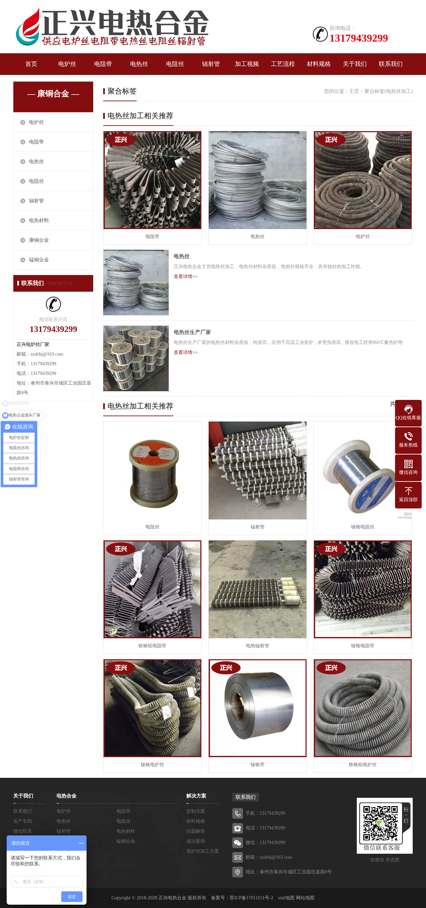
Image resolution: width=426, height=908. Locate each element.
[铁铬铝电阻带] (152, 589)
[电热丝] (258, 180)
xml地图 (286, 897)
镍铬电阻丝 (362, 526)
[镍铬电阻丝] (363, 470)
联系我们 (391, 64)
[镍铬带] (258, 708)
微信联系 (22, 831)
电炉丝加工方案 (202, 851)
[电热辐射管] (258, 589)
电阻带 (103, 64)
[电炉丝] (111, 27)
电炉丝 (67, 64)
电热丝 (139, 64)
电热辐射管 (257, 645)
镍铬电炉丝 (152, 764)
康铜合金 (39, 240)
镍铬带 (258, 764)
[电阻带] (152, 180)
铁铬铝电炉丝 (363, 764)
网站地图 (305, 897)
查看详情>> (186, 276)
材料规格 (319, 64)
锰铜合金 (39, 259)
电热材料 (39, 220)
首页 (31, 64)
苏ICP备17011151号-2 (251, 897)
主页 (354, 91)
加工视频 (247, 64)
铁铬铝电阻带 (152, 645)
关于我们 (355, 64)
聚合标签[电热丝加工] (388, 91)
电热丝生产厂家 (192, 332)
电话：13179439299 (265, 827)
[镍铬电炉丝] (152, 708)
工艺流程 (283, 64)
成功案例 (195, 841)
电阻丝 (175, 64)
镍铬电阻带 (362, 645)
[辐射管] (258, 470)
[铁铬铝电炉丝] (363, 708)
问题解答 (195, 831)
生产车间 (22, 821)
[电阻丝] (152, 470)
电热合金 (67, 795)
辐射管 (211, 64)
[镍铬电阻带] (363, 589)
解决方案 (196, 795)
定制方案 (195, 811)
